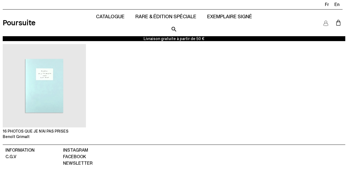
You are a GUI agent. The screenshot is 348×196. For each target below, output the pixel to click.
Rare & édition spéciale (165, 16)
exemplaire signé (229, 16)
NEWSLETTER (78, 163)
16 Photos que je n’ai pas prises (36, 131)
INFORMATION (20, 150)
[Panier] (338, 22)
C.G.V (10, 157)
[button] (174, 29)
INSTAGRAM (75, 150)
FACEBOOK (74, 157)
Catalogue (110, 16)
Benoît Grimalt (16, 136)
